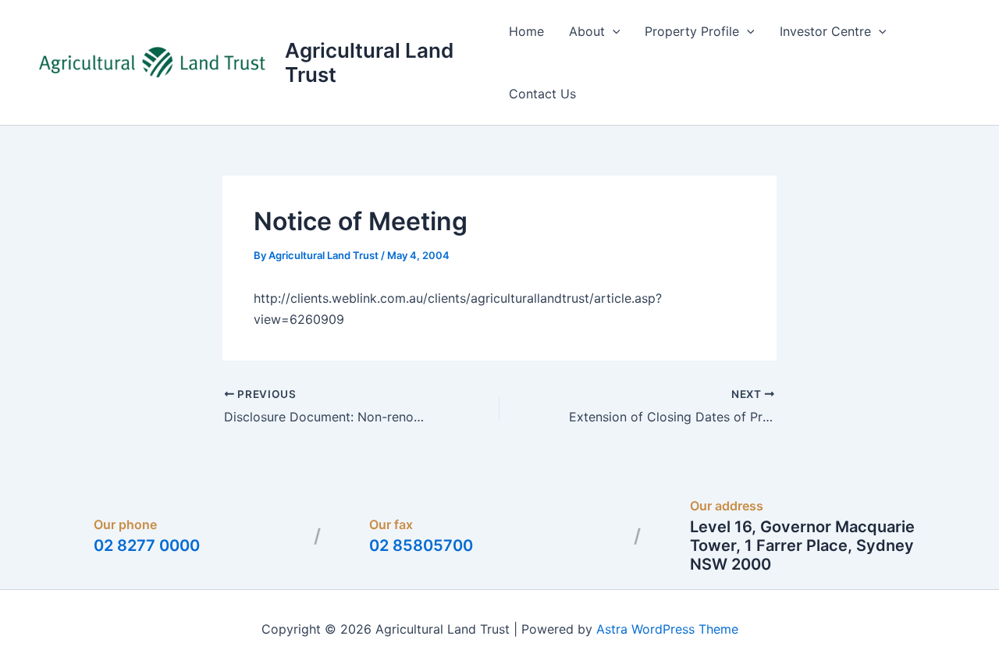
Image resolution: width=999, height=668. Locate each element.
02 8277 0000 (147, 545)
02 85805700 (421, 545)
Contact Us (542, 93)
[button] (612, 31)
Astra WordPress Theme (667, 629)
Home (526, 31)
